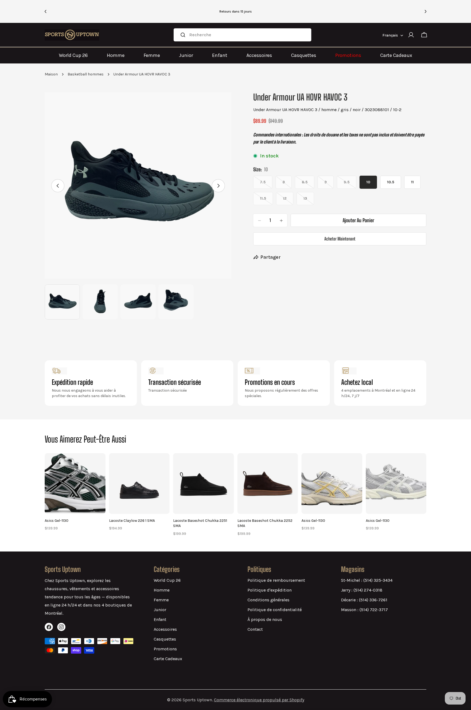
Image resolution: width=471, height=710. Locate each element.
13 (308, 200)
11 (412, 182)
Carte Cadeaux (396, 55)
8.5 (308, 184)
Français (390, 35)
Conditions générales (268, 599)
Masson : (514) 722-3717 (364, 609)
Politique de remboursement (276, 580)
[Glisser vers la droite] (218, 185)
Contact (255, 629)
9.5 (350, 184)
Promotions (348, 55)
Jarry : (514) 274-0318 (361, 590)
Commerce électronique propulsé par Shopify (259, 699)
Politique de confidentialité (274, 609)
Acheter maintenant (339, 239)
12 (288, 200)
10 (368, 182)
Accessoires (259, 55)
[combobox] (242, 34)
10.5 (390, 182)
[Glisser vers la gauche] (57, 185)
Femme (152, 55)
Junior (186, 55)
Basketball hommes (86, 74)
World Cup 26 (73, 55)
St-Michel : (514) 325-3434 (366, 580)
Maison (51, 74)
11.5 (266, 200)
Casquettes (303, 55)
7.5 (266, 184)
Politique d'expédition (269, 590)
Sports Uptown (197, 699)
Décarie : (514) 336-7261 (364, 599)
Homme (116, 55)
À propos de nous (264, 619)
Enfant (219, 55)
